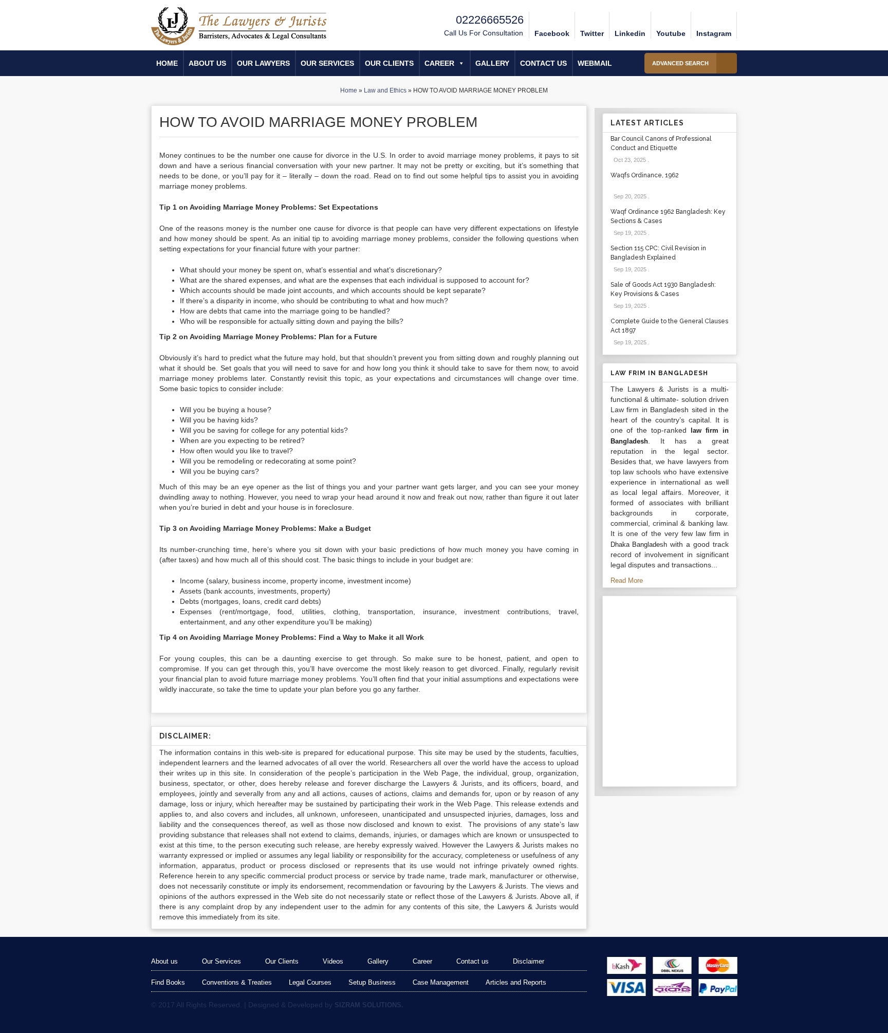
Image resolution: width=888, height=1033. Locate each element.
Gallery (492, 63)
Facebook (551, 33)
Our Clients (389, 63)
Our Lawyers (263, 63)
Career (439, 63)
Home (167, 63)
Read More (627, 580)
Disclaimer (528, 961)
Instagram (713, 33)
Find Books (168, 982)
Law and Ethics (385, 90)
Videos (333, 961)
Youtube (671, 33)
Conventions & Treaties (237, 982)
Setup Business (372, 982)
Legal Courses (310, 982)
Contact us (543, 63)
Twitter (592, 33)
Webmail (595, 63)
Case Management (441, 982)
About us (207, 63)
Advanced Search (680, 63)
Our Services (327, 63)
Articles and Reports (516, 982)
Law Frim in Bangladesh (659, 373)
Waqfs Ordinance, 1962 (644, 175)
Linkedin (630, 33)
